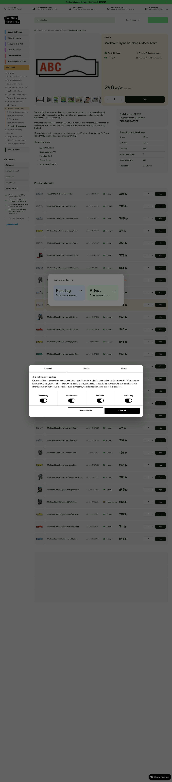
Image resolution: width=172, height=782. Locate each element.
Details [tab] (86, 368)
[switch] (72, 400)
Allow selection (85, 411)
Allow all (122, 411)
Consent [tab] (48, 368)
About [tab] (124, 368)
